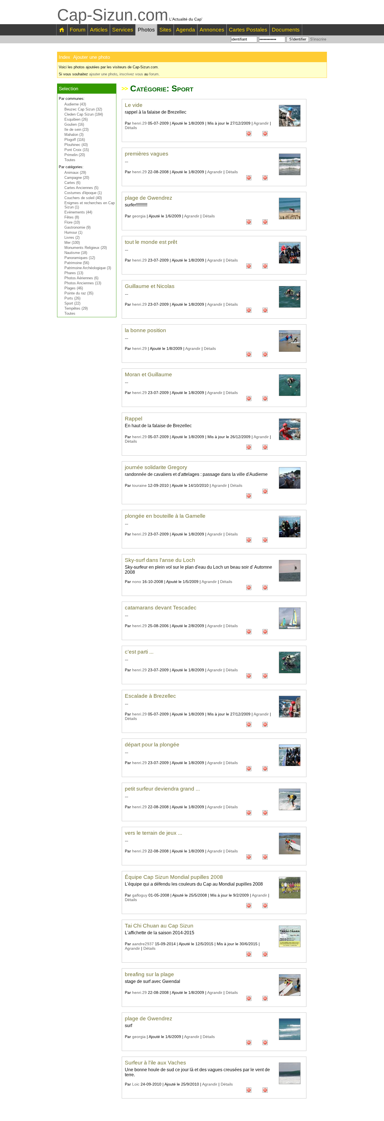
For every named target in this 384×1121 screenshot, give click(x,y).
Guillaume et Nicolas (150, 286)
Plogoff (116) (74, 140)
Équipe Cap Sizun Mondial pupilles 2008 (174, 877)
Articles (99, 30)
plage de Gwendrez (148, 198)
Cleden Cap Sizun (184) (83, 114)
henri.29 (139, 123)
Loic (135, 1084)
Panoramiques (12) (79, 258)
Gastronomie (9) (77, 227)
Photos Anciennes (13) (82, 283)
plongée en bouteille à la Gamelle (165, 516)
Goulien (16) (74, 124)
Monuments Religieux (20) (85, 248)
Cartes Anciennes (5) (81, 188)
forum (154, 74)
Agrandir (261, 123)
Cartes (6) (72, 183)
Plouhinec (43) (76, 145)
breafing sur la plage (149, 974)
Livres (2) (72, 237)
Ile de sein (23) (76, 129)
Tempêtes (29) (76, 308)
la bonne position (145, 330)
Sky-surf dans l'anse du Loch (160, 560)
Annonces (212, 30)
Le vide (134, 105)
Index (64, 57)
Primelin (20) (74, 155)
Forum (77, 30)
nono (136, 581)
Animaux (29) (75, 172)
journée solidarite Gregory (156, 467)
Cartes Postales (248, 30)
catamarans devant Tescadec (160, 608)
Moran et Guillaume (148, 374)
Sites (165, 30)
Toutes (69, 160)
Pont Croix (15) (76, 150)
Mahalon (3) (73, 134)
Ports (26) (72, 298)
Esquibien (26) (76, 119)
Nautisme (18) (75, 253)
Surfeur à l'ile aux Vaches (155, 1063)
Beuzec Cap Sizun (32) (83, 109)
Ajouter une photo (91, 57)
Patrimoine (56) (76, 263)
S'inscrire (318, 39)
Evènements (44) (78, 212)
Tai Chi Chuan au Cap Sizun (159, 926)
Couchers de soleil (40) (83, 198)
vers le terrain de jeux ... (153, 833)
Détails (131, 127)
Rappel (133, 419)
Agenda (185, 30)
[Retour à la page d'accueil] (62, 29)
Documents (286, 30)
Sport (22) (72, 303)
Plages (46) (73, 288)
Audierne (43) (75, 104)
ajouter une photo (103, 74)
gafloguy (139, 895)
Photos (146, 30)
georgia (139, 216)
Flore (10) (72, 222)
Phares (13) (73, 273)
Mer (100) (72, 242)
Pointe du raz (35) (78, 293)
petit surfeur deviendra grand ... (162, 789)
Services (122, 30)
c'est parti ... (139, 652)
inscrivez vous (131, 74)
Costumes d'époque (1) (83, 193)
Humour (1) (73, 232)
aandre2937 (143, 944)
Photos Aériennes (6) (81, 278)
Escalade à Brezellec (150, 696)
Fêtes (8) (71, 217)
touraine (139, 485)
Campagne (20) (76, 177)
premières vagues (146, 154)
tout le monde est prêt (151, 242)
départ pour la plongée (152, 745)
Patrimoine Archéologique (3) (87, 268)
